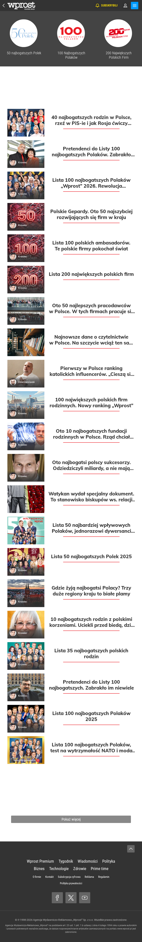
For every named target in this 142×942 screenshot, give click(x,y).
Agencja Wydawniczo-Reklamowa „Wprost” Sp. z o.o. (63, 919)
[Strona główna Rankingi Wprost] (21, 5)
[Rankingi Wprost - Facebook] (57, 897)
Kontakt (49, 877)
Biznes (39, 868)
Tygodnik (66, 861)
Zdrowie (79, 868)
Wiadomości (88, 861)
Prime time (99, 868)
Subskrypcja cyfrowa (69, 877)
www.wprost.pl (124, 928)
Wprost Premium (40, 861)
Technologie (59, 868)
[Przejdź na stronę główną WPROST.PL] (3, 5)
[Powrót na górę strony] (131, 849)
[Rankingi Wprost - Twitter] (71, 897)
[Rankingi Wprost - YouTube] (84, 897)
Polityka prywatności (71, 883)
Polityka (108, 861)
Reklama (89, 877)
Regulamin (103, 877)
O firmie (37, 877)
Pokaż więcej (71, 819)
